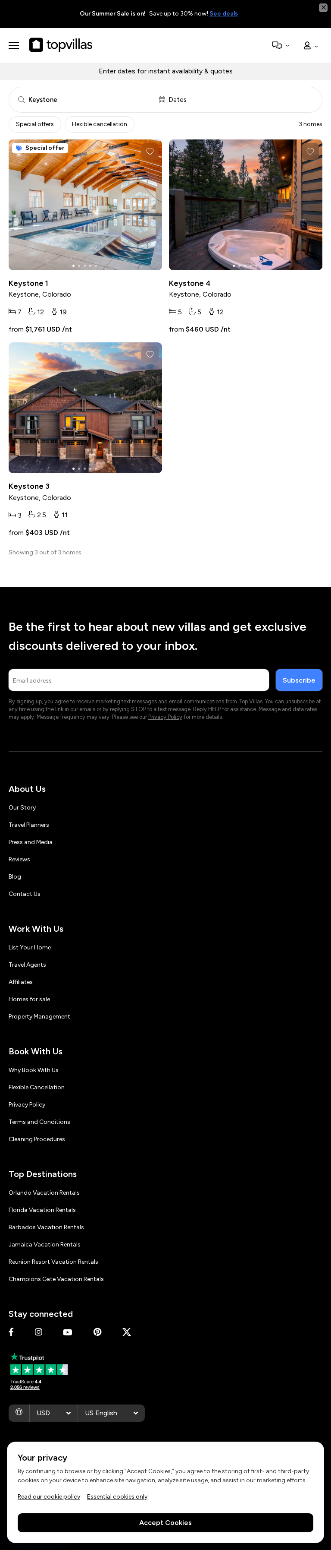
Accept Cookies (165, 1522)
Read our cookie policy (49, 1496)
